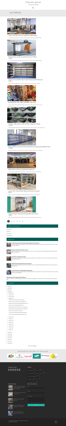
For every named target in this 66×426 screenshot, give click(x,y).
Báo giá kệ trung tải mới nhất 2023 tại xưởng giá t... (18, 308)
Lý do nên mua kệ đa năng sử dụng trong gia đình (24, 191)
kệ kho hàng (30, 370)
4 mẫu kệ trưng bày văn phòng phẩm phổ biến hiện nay (22, 270)
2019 (9, 337)
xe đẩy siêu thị (31, 373)
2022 (9, 332)
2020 (9, 335)
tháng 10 (11, 296)
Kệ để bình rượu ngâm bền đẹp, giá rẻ (19, 256)
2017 (9, 341)
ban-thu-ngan (39, 373)
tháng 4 (10, 324)
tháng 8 (10, 316)
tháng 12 (11, 293)
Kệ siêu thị (8, 231)
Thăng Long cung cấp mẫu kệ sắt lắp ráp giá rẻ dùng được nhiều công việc (25, 243)
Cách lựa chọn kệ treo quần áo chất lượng (23, 35)
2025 (9, 288)
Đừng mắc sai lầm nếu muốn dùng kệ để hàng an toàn (26, 80)
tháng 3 (10, 326)
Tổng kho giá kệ (33, 2)
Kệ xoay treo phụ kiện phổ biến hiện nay (22, 102)
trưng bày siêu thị (31, 382)
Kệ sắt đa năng (9, 235)
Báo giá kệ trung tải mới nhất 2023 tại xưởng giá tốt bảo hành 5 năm (29, 147)
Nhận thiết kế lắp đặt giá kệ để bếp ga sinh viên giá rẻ (22, 263)
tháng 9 (10, 298)
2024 (9, 289)
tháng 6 (10, 320)
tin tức (37, 379)
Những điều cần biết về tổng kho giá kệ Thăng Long (16, 277)
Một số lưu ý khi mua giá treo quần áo (21, 169)
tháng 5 (10, 322)
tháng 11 (11, 294)
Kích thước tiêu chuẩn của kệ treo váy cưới (20, 249)
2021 (9, 334)
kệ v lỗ (37, 370)
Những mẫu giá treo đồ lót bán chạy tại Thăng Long (24, 124)
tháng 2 (10, 327)
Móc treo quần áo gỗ (32, 376)
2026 (9, 286)
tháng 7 (10, 318)
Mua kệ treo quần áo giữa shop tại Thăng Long (23, 57)
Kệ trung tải (9, 233)
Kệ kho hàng (9, 229)
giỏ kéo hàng (30, 379)
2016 (9, 343)
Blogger (35, 345)
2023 (9, 291)
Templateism (15, 421)
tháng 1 (10, 329)
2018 (9, 339)
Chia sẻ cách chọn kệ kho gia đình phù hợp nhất (23, 214)
